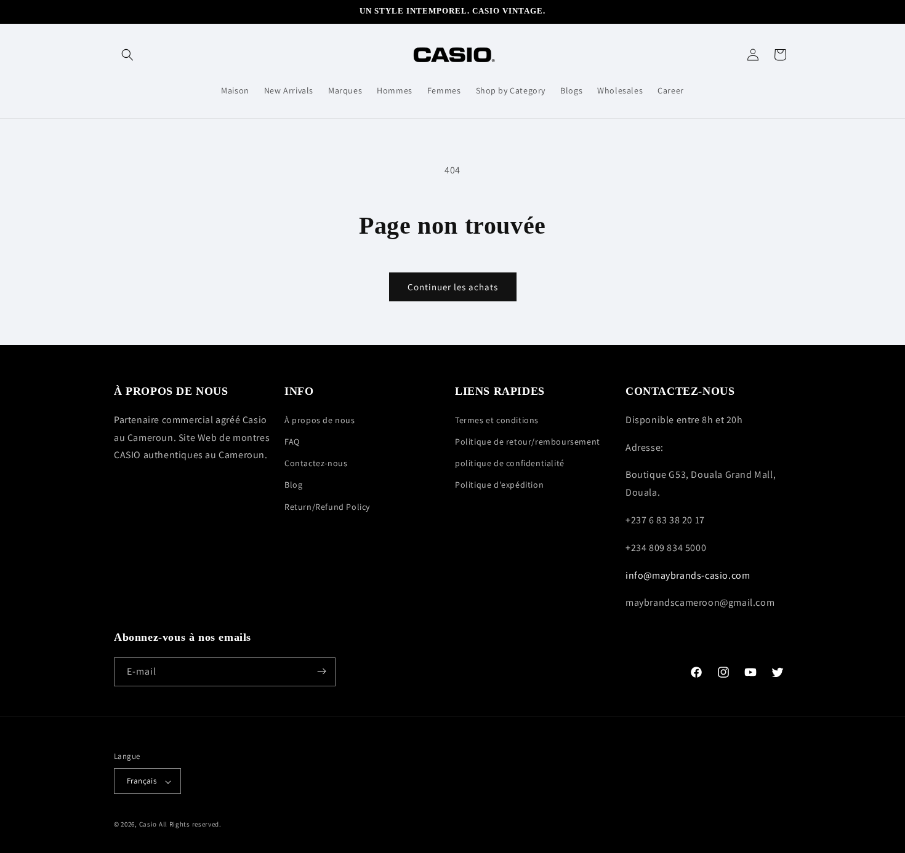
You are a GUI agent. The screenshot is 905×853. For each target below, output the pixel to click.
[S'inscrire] (321, 671)
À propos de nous (319, 419)
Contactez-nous (315, 463)
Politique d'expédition (499, 484)
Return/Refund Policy (327, 506)
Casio (148, 824)
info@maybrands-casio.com (687, 574)
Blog (293, 484)
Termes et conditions (497, 419)
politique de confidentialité (510, 463)
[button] (127, 54)
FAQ (292, 441)
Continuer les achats (453, 287)
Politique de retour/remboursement (527, 441)
